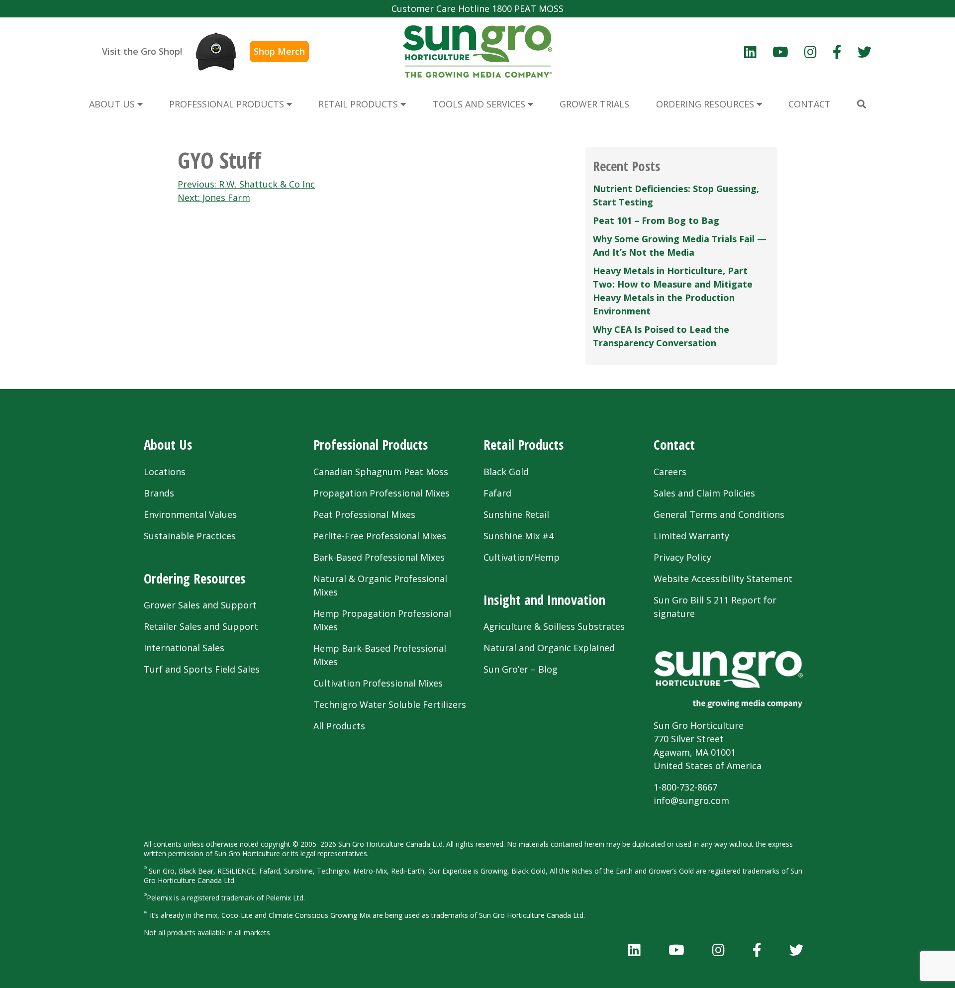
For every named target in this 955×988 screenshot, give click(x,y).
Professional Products (370, 444)
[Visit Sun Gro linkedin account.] (750, 51)
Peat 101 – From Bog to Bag (656, 220)
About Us (168, 444)
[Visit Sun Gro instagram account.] (810, 51)
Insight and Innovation (544, 600)
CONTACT (809, 104)
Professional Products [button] (227, 104)
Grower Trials (594, 104)
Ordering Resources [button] (706, 104)
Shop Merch (279, 51)
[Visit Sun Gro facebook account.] (837, 51)
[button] (861, 104)
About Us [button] (113, 104)
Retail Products (523, 444)
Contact (674, 444)
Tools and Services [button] (480, 104)
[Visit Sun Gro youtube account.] (780, 51)
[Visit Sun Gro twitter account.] (864, 51)
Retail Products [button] (359, 104)
